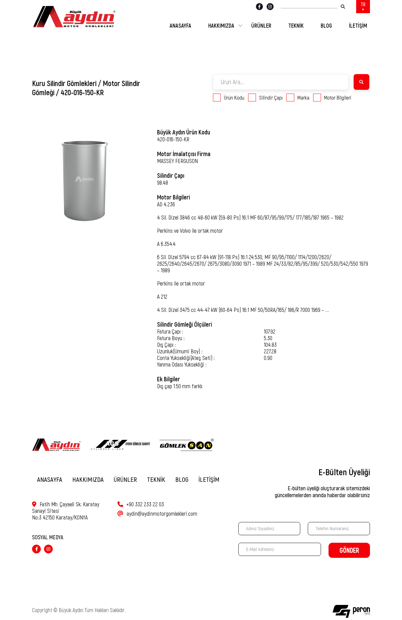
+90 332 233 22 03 (145, 504)
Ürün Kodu (234, 98)
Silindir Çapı (271, 98)
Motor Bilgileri (337, 98)
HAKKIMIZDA (221, 25)
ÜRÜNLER (261, 25)
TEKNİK (296, 25)
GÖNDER (349, 550)
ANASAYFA (180, 25)
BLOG (326, 25)
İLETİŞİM (358, 25)
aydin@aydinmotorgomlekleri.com (162, 513)
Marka (303, 98)
